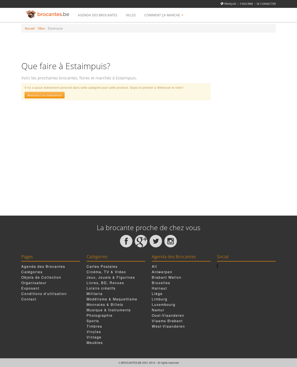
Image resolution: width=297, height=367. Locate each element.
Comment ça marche (162, 15)
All (154, 266)
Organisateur (34, 282)
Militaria (95, 293)
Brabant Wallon (167, 277)
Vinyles (94, 331)
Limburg (159, 299)
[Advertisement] (148, 46)
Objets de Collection (41, 277)
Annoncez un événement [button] (44, 95)
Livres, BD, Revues (105, 282)
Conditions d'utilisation (44, 293)
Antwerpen (162, 271)
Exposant (30, 288)
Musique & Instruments (109, 309)
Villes (131, 15)
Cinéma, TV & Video (106, 271)
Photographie (100, 315)
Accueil (30, 28)
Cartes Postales (102, 266)
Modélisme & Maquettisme (112, 299)
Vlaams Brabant (167, 320)
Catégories (32, 271)
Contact (28, 299)
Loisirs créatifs (101, 288)
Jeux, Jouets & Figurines (111, 277)
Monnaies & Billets (105, 304)
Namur (158, 309)
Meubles (95, 342)
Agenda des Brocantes (97, 15)
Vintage (94, 337)
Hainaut (159, 288)
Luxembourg (163, 304)
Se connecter (266, 4)
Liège (157, 293)
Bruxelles (161, 282)
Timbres (94, 326)
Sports (93, 320)
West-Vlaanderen (168, 326)
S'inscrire (246, 4)
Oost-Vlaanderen (168, 315)
